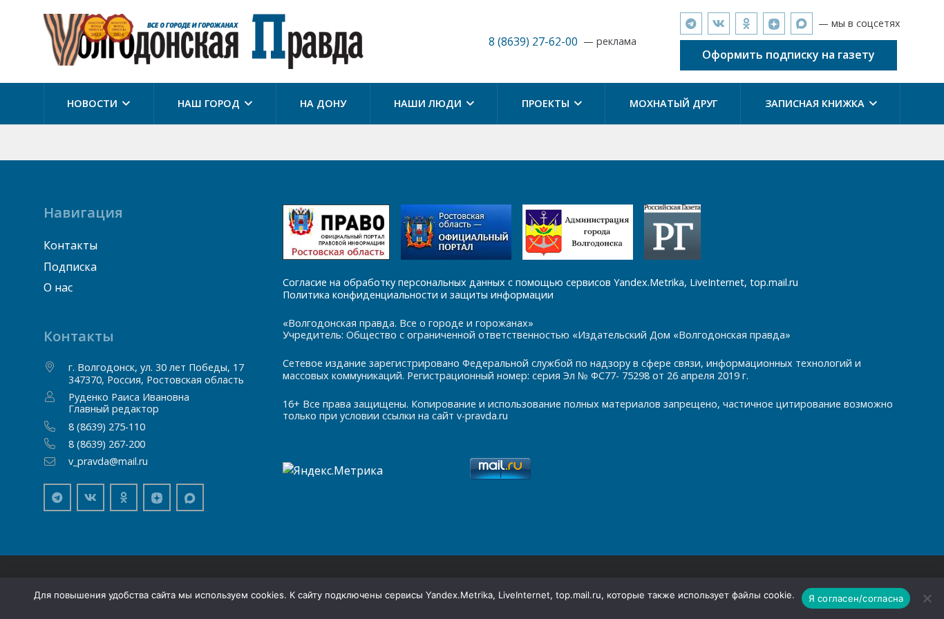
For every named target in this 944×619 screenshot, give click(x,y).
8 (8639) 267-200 (106, 443)
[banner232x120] (336, 232)
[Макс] (802, 23)
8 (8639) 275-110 (106, 426)
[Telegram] (691, 23)
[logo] (204, 41)
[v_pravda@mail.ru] (56, 461)
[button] (123, 103)
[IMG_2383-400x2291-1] (577, 232)
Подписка (70, 266)
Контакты (70, 245)
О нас (58, 287)
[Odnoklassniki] (746, 23)
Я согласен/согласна (856, 598)
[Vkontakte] (719, 23)
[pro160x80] (456, 232)
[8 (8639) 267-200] (56, 443)
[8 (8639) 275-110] (56, 426)
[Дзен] (774, 23)
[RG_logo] (672, 232)
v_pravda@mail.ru (108, 461)
